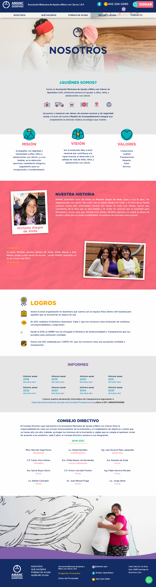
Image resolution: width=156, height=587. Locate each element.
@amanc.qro (101, 567)
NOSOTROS (19, 15)
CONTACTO (136, 15)
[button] (149, 580)
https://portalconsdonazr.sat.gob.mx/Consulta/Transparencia (62, 402)
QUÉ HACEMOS (48, 15)
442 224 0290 (102, 579)
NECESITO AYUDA (107, 15)
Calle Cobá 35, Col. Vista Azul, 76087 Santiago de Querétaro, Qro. (138, 570)
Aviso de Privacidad (68, 578)
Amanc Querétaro (104, 573)
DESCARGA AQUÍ (29, 382)
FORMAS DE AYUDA (78, 15)
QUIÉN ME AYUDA (40, 575)
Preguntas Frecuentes (69, 573)
